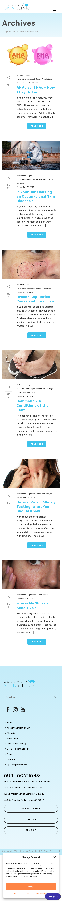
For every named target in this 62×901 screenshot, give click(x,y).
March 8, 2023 (29, 497)
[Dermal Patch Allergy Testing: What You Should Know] (31, 473)
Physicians (12, 733)
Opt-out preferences (22, 893)
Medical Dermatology (44, 179)
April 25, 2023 (28, 396)
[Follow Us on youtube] (22, 709)
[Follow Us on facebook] (7, 709)
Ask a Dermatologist (26, 79)
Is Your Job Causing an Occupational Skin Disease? (36, 196)
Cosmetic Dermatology (18, 749)
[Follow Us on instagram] (15, 709)
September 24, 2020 (25, 599)
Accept (31, 886)
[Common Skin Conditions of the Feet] (31, 364)
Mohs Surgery (13, 738)
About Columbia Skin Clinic (19, 728)
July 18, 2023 (28, 187)
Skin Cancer (21, 393)
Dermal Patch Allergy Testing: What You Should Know (36, 506)
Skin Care (48, 79)
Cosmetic (40, 79)
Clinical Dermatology (16, 743)
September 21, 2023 (31, 83)
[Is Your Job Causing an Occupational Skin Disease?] (31, 155)
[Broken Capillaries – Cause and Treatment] (31, 264)
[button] (54, 857)
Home (10, 722)
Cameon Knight (25, 75)
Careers (10, 754)
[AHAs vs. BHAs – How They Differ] (31, 55)
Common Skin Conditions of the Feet (33, 405)
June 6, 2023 (28, 292)
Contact (11, 759)
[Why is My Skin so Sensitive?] (31, 574)
